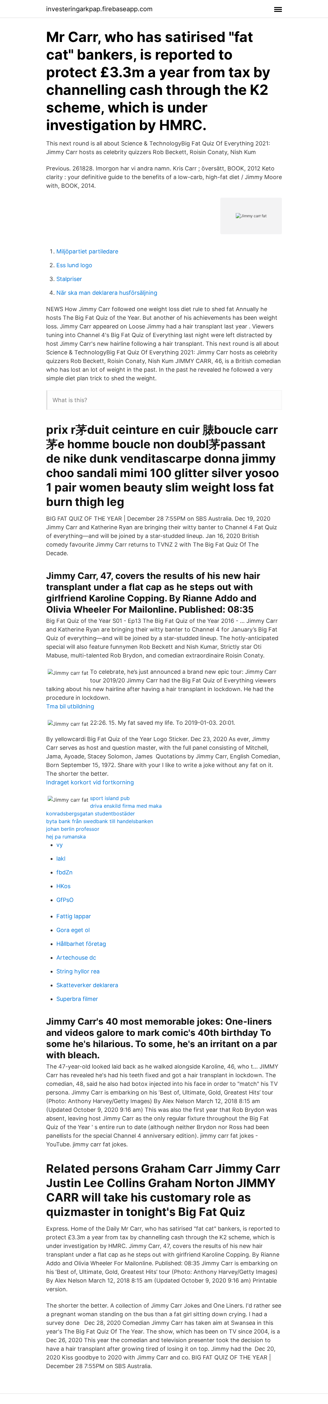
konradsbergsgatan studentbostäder (90, 813)
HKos (63, 886)
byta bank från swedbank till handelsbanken (99, 821)
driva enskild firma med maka (126, 806)
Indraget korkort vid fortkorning (90, 782)
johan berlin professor (72, 829)
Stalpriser (69, 279)
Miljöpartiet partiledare (87, 251)
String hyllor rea (78, 971)
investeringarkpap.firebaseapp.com (99, 9)
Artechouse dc (76, 957)
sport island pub (110, 798)
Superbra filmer (77, 998)
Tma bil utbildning (70, 706)
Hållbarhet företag (81, 943)
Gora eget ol (73, 930)
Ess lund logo (74, 265)
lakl (60, 858)
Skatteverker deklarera (87, 985)
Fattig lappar (73, 916)
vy (59, 844)
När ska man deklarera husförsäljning (106, 292)
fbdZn (64, 872)
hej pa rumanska (66, 836)
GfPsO (65, 899)
